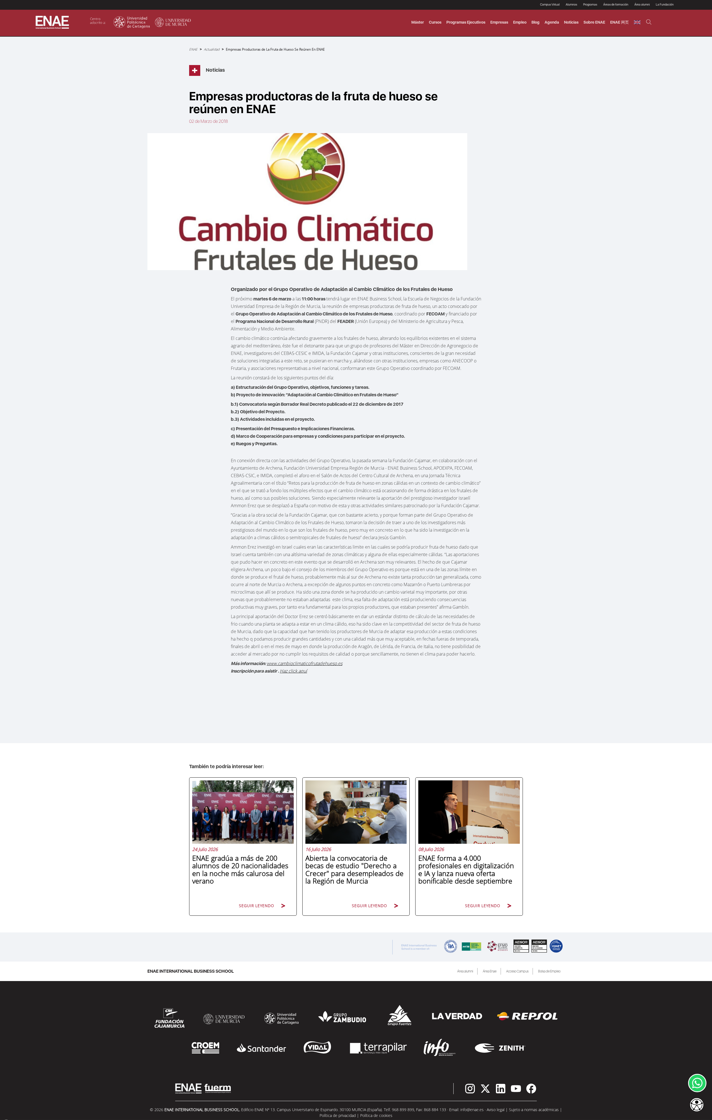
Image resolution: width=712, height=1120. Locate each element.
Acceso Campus (517, 971)
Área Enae (489, 971)
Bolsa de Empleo (549, 971)
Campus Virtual (550, 4)
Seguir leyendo (256, 905)
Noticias (571, 22)
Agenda (552, 22)
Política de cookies (376, 1115)
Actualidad (211, 49)
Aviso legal (496, 1109)
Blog (535, 22)
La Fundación (665, 4)
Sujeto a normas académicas (534, 1109)
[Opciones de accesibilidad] (697, 1105)
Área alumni (465, 971)
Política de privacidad (338, 1115)
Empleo (519, 22)
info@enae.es (472, 1109)
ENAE (193, 49)
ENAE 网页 (619, 22)
